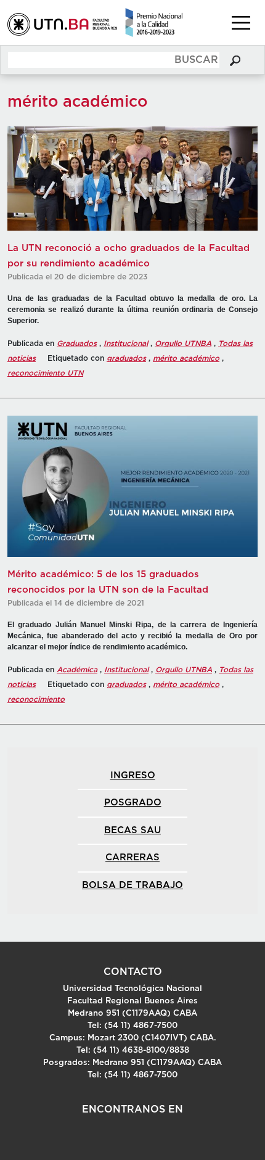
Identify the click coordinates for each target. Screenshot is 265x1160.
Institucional (126, 343)
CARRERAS (132, 857)
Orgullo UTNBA (183, 343)
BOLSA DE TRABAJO (132, 885)
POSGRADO (132, 802)
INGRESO (132, 775)
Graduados (77, 343)
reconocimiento (36, 699)
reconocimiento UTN (45, 373)
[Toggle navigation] (241, 23)
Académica (77, 669)
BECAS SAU (132, 830)
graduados (126, 358)
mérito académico (186, 358)
